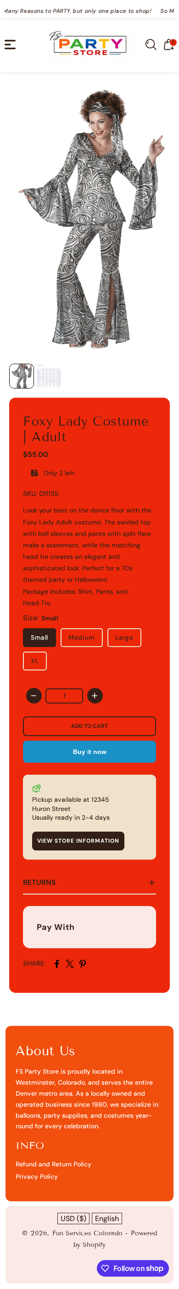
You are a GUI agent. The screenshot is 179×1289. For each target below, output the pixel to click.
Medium (81, 637)
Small (39, 637)
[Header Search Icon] (151, 44)
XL (35, 661)
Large (124, 637)
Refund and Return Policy (53, 1164)
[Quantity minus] (34, 696)
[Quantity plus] (95, 696)
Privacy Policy (37, 1176)
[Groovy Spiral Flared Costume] (89, 220)
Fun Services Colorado (87, 1233)
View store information (78, 840)
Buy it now (89, 751)
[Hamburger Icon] (10, 44)
